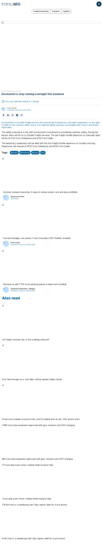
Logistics (66, 11)
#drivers (14, 153)
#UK (43, 153)
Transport (56, 11)
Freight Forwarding (40, 11)
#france (35, 153)
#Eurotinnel (25, 153)
